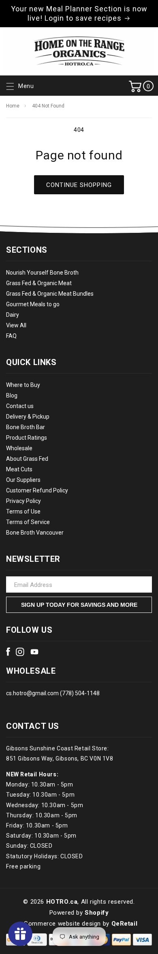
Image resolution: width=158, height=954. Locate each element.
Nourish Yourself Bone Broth (42, 272)
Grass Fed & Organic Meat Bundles (50, 293)
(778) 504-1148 (79, 693)
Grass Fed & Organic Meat (39, 283)
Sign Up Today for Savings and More (79, 605)
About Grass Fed (27, 459)
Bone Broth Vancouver (35, 532)
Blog (11, 395)
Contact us (20, 406)
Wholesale (19, 448)
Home (12, 106)
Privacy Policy (23, 501)
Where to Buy (23, 385)
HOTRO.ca (62, 901)
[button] (19, 86)
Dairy (12, 315)
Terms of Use (23, 511)
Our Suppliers (23, 480)
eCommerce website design (61, 923)
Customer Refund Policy (37, 490)
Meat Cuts (19, 469)
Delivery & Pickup (27, 416)
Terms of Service (28, 522)
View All (16, 325)
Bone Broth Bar (25, 427)
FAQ (11, 336)
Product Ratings (26, 437)
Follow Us (29, 630)
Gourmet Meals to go (33, 304)
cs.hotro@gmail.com (32, 693)
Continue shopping (79, 185)
